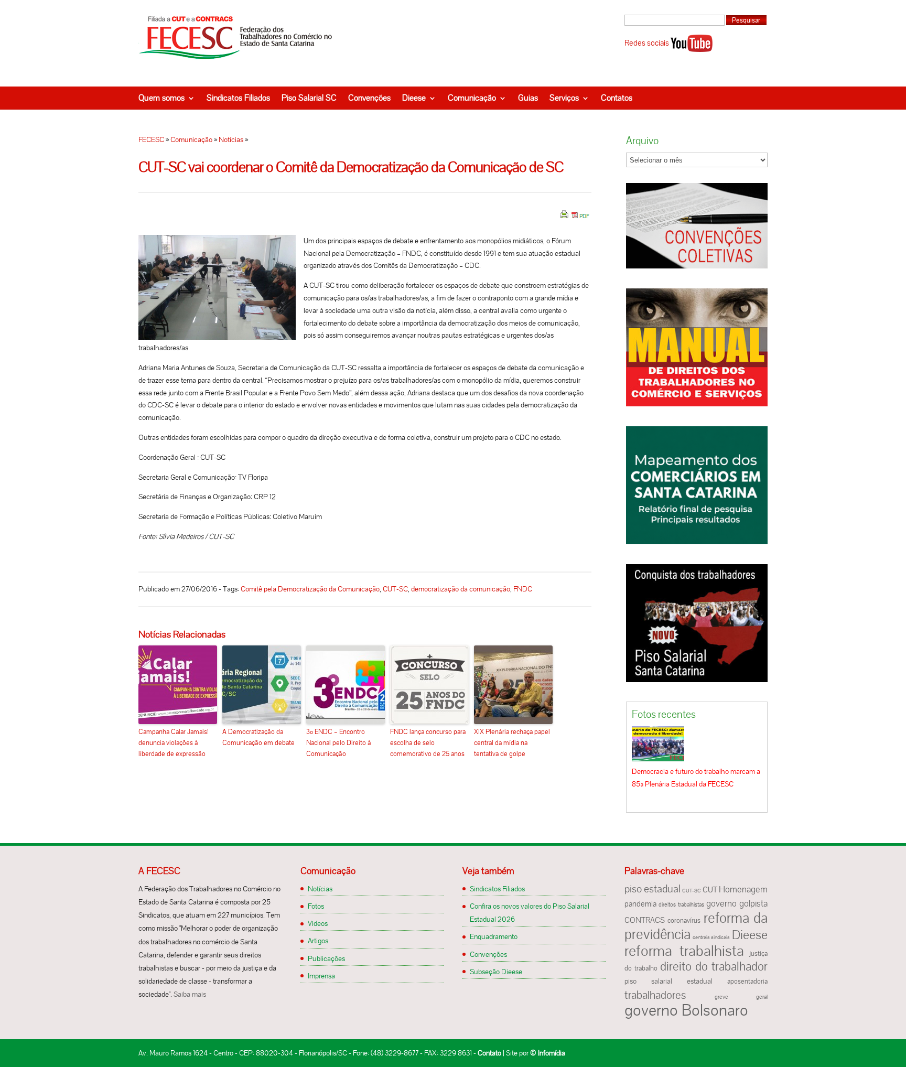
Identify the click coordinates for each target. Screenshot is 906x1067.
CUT (710, 890)
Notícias (231, 139)
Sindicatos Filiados (238, 97)
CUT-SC (395, 589)
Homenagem (743, 889)
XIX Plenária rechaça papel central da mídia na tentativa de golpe (512, 742)
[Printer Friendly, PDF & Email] (574, 218)
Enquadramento (493, 936)
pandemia (640, 904)
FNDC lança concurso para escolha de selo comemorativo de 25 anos (428, 742)
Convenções (369, 97)
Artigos (318, 940)
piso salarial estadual (668, 981)
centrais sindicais (711, 937)
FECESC (151, 139)
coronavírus (683, 921)
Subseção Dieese (496, 971)
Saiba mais (190, 994)
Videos (318, 923)
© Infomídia (547, 1053)
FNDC (522, 589)
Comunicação (472, 97)
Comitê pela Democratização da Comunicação (310, 589)
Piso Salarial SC (309, 97)
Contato (489, 1053)
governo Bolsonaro (686, 1010)
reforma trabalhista (684, 950)
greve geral (741, 996)
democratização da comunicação (460, 589)
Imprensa (321, 975)
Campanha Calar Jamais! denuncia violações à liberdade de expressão (173, 742)
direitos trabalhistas (681, 904)
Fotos (316, 906)
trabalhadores (655, 995)
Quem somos (161, 97)
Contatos (616, 97)
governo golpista (737, 903)
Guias (528, 97)
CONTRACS (644, 920)
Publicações (326, 958)
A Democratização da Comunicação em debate (258, 737)
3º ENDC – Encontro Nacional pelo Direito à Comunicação (338, 742)
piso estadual (652, 889)
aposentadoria (747, 981)
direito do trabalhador (714, 966)
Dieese (414, 97)
